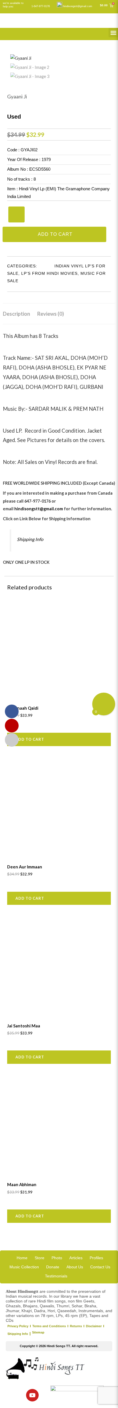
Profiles (96, 1258)
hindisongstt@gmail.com (77, 6)
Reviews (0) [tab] (50, 314)
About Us (74, 1267)
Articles (75, 1258)
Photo (57, 1258)
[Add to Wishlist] (16, 214)
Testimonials (56, 1276)
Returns (76, 1326)
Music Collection (24, 1267)
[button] (113, 32)
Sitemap (38, 1332)
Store (39, 1258)
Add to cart (55, 234)
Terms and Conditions (49, 1326)
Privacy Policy (17, 1326)
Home (22, 1258)
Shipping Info (30, 539)
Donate (52, 1267)
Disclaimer (94, 1326)
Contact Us (100, 1267)
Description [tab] (16, 314)
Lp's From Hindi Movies (49, 273)
